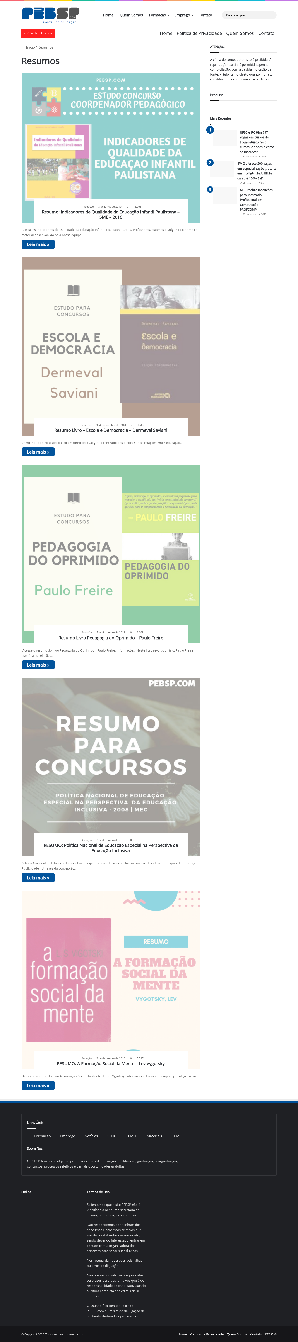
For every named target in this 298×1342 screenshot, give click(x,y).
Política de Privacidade (199, 33)
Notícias (91, 1136)
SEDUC (113, 1136)
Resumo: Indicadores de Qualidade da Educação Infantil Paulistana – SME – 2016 (111, 214)
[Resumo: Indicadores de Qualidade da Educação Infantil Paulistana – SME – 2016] (111, 148)
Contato (205, 14)
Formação (157, 14)
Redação (88, 206)
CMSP (178, 1136)
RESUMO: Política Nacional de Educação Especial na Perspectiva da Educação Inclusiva (111, 847)
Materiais (154, 1136)
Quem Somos (131, 14)
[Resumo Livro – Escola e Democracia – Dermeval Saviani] (111, 346)
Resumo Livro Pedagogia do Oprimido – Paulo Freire (110, 638)
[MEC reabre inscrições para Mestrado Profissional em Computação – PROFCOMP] (225, 195)
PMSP (132, 1136)
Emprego (182, 14)
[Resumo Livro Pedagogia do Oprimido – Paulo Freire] (111, 554)
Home (108, 14)
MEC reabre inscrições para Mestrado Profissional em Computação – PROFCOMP (256, 200)
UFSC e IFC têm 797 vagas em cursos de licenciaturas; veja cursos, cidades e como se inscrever (257, 142)
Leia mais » (38, 244)
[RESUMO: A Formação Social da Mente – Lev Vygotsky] (111, 980)
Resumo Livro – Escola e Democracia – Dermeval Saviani (110, 430)
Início (30, 47)
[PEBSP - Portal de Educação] (50, 15)
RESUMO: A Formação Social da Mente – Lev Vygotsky (111, 1063)
